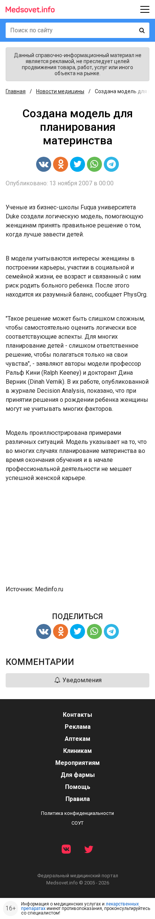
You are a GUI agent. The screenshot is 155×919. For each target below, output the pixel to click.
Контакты (77, 714)
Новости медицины (60, 91)
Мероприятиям (77, 762)
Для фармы (78, 774)
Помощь (77, 786)
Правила (77, 798)
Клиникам (77, 750)
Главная (16, 91)
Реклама (78, 726)
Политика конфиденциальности (77, 813)
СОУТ (77, 823)
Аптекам (77, 738)
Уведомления (81, 680)
